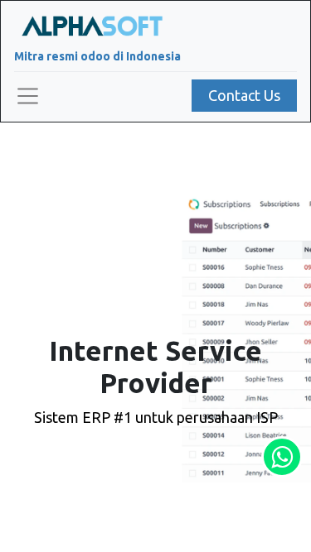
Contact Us (244, 95)
